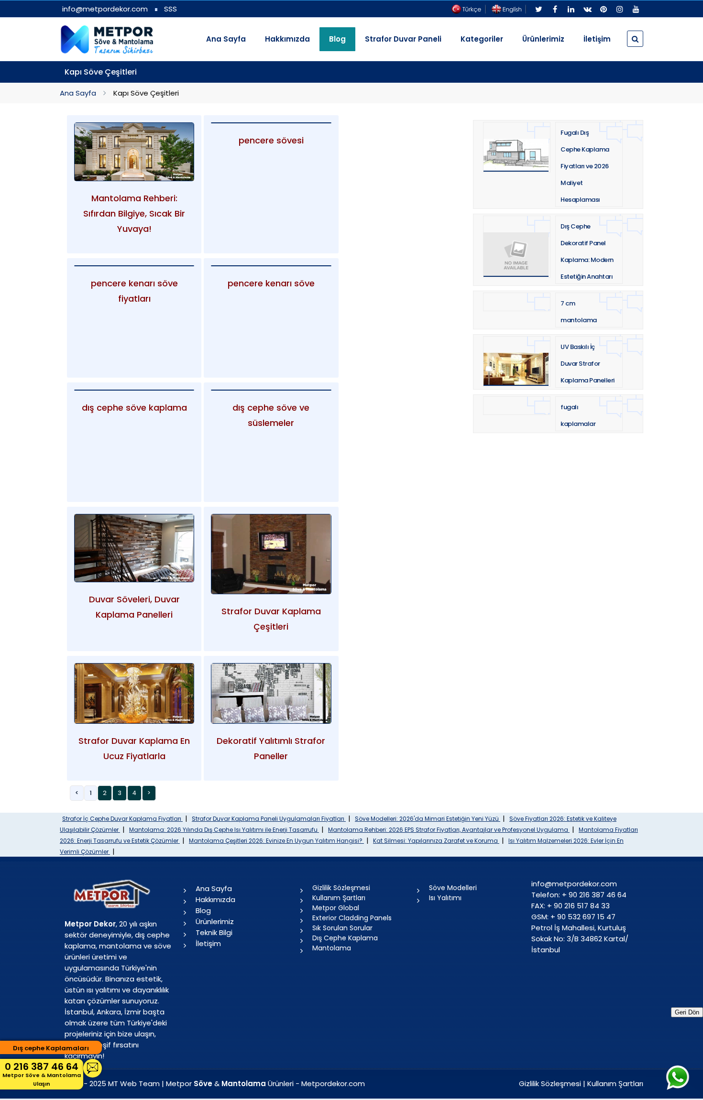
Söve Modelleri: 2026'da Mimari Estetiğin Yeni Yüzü (427, 819)
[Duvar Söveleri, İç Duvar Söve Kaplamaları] (134, 547)
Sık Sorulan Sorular (342, 928)
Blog (203, 910)
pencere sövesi (271, 140)
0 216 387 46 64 (41, 1074)
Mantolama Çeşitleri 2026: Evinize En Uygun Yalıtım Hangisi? (276, 841)
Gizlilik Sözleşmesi (341, 888)
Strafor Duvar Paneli (403, 39)
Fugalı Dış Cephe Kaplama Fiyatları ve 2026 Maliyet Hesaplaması (584, 166)
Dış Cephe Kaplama (345, 938)
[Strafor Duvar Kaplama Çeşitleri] (270, 554)
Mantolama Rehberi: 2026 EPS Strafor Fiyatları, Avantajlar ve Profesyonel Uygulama (449, 830)
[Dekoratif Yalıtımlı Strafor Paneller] (270, 693)
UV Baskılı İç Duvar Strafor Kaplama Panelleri (587, 363)
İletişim (597, 39)
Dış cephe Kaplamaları (51, 1048)
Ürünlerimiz (543, 39)
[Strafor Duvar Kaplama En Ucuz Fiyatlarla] (134, 693)
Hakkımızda (287, 39)
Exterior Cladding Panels (352, 918)
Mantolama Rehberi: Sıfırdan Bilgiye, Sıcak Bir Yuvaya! (134, 213)
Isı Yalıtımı (445, 898)
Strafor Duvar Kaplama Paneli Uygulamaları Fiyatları (269, 819)
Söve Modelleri (453, 888)
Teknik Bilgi (214, 932)
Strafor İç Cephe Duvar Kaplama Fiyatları (122, 819)
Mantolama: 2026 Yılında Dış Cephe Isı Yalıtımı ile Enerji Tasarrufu (224, 830)
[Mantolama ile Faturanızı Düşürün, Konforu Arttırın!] (134, 152)
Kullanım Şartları (338, 898)
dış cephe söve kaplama (134, 408)
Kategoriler (482, 39)
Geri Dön (687, 1012)
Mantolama (331, 948)
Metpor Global (335, 908)
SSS (170, 9)
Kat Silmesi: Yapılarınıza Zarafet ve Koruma (436, 841)
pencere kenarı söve (271, 283)
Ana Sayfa (226, 39)
